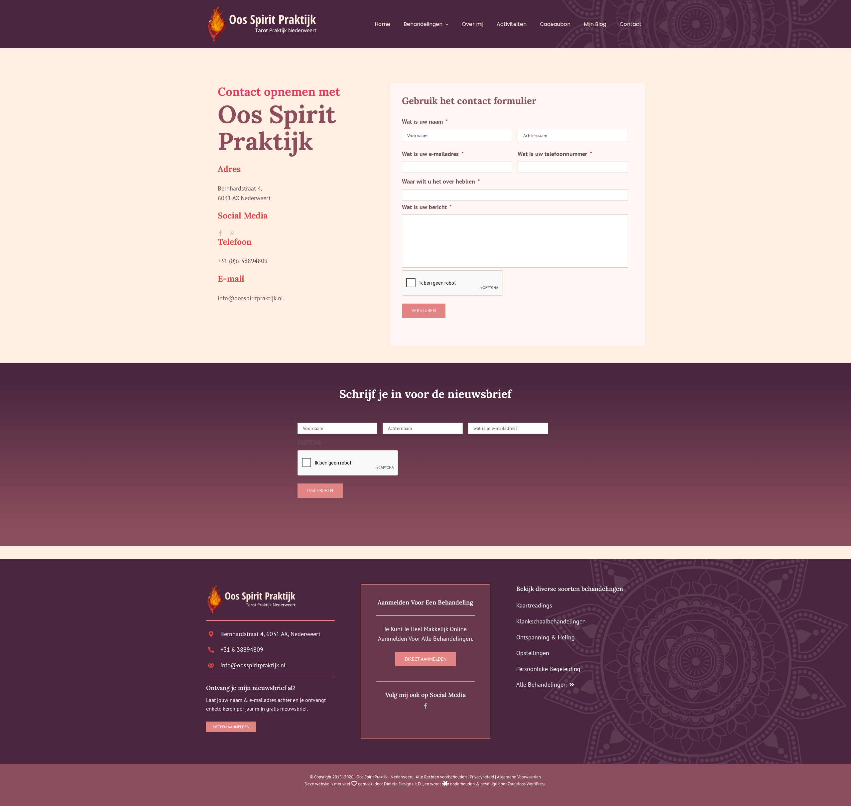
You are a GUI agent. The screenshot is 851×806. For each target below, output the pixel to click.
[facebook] (220, 233)
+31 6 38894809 (241, 649)
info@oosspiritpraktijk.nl (253, 665)
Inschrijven (320, 490)
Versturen (424, 311)
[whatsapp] (232, 233)
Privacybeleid (482, 777)
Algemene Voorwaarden (519, 777)
